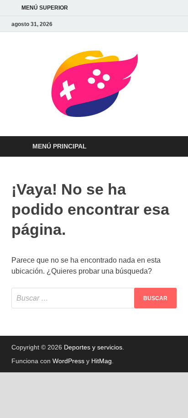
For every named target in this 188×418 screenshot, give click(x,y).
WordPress (68, 361)
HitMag (101, 361)
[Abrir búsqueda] (165, 147)
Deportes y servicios (93, 347)
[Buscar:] (94, 298)
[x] (160, 24)
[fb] (171, 24)
